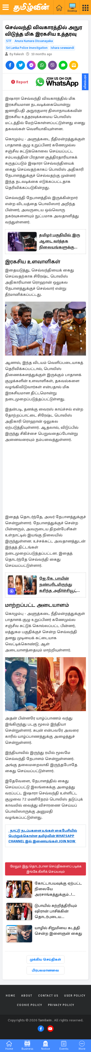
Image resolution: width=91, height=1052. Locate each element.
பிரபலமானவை (45, 970)
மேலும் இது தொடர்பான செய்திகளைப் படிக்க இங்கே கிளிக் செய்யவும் (45, 869)
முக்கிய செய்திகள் (45, 959)
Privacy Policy (61, 1005)
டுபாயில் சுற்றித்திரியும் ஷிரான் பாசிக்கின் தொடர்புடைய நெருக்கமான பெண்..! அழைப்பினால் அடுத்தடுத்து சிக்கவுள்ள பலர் (57, 911)
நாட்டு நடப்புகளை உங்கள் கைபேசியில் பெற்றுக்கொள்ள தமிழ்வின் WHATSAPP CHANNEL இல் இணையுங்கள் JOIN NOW (42, 835)
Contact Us (48, 995)
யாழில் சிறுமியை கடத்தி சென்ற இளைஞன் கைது (58, 930)
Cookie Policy (29, 1005)
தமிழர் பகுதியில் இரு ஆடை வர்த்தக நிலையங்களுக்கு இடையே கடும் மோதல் (59, 241)
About (26, 995)
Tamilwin (45, 1020)
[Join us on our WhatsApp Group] (57, 81)
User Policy (74, 995)
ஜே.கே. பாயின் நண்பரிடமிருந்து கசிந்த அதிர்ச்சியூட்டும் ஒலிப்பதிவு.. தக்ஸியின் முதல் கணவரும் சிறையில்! (61, 585)
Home (10, 995)
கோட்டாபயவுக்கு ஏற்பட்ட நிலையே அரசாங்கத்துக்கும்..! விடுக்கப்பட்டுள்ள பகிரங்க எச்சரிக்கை (59, 889)
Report (22, 82)
